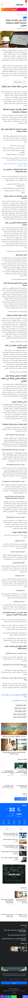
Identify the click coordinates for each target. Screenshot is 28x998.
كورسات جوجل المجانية (20, 708)
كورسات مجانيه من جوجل (19, 717)
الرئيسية (24, 14)
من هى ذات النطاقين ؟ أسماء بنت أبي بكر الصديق (15, 1)
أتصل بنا (14, 992)
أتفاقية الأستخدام (14, 990)
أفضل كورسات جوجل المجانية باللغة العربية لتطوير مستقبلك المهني (7, 900)
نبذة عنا (19, 990)
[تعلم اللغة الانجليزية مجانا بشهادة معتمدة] (21, 780)
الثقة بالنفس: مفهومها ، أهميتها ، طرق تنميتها (9, 858)
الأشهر (21, 829)
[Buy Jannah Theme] (14, 9)
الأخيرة (7, 829)
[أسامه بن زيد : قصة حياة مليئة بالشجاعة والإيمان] (7, 909)
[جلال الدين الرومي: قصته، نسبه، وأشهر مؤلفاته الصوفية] (23, 959)
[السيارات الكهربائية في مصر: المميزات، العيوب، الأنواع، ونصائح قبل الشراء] (23, 835)
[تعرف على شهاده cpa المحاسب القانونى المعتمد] (7, 780)
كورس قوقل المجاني (20, 705)
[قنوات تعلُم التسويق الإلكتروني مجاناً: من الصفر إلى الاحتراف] (21, 766)
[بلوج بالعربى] (19, 5)
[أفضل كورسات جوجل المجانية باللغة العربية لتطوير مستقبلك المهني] (7, 894)
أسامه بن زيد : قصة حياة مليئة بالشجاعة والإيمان (7, 915)
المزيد (20, 14)
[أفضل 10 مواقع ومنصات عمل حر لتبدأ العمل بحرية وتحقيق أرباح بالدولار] (23, 847)
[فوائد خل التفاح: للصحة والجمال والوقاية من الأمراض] (23, 853)
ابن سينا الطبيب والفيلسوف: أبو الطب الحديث (10, 840)
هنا (4, 219)
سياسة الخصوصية (6, 990)
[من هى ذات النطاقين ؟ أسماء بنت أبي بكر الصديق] (21, 909)
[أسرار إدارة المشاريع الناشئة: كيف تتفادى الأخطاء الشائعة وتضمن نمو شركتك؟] (14, 959)
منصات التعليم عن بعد (16, 700)
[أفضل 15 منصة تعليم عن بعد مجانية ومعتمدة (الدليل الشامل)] (23, 949)
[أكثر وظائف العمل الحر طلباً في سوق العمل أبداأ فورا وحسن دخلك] (21, 894)
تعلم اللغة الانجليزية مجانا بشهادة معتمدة (22, 786)
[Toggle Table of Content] (23, 82)
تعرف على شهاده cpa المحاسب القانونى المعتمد (7, 786)
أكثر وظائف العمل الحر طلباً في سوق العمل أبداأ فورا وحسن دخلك (21, 900)
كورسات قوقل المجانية (20, 711)
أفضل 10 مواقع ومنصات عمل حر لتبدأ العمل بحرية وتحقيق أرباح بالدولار (10, 846)
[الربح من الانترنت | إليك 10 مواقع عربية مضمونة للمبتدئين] (5, 954)
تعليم (18, 14)
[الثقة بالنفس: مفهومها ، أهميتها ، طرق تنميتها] (23, 859)
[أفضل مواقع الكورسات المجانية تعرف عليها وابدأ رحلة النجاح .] (7, 766)
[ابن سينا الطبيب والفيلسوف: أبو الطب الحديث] (23, 841)
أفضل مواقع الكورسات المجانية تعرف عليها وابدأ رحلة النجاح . (7, 772)
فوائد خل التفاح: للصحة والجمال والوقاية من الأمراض (10, 852)
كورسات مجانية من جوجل (19, 714)
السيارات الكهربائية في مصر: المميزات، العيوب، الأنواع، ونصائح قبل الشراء (10, 834)
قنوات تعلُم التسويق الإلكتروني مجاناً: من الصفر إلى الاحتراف (21, 772)
